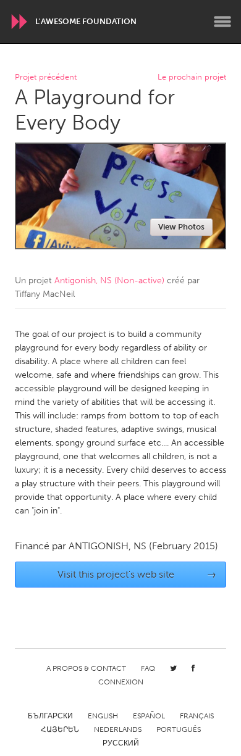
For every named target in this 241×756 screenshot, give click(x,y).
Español (149, 716)
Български (50, 716)
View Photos (181, 226)
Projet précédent (46, 77)
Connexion (120, 682)
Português (178, 729)
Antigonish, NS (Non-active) (109, 280)
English (103, 716)
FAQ (148, 668)
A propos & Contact (86, 668)
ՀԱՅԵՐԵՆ (60, 729)
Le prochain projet (192, 77)
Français (197, 716)
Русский (121, 743)
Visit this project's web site (137, 574)
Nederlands (118, 729)
